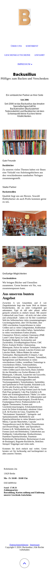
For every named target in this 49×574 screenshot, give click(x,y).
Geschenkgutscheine (17, 55)
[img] (24, 17)
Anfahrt (39, 55)
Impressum (34, 545)
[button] (24, 563)
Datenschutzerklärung (19, 545)
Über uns (16, 46)
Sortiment (32, 46)
